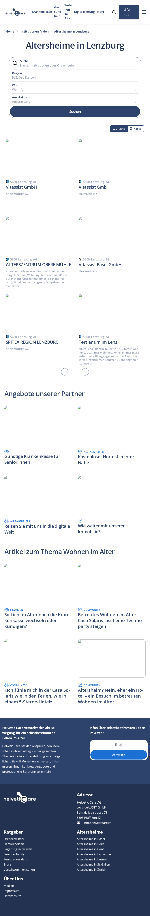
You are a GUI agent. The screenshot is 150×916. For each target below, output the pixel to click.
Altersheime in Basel (91, 839)
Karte (138, 129)
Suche (24, 61)
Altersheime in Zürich (91, 870)
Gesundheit (58, 11)
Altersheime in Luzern (92, 859)
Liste (122, 129)
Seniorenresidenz (16, 859)
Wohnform (19, 85)
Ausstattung (21, 97)
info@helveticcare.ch (97, 823)
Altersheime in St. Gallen (93, 864)
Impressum (11, 891)
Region (17, 73)
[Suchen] (114, 12)
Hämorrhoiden (14, 844)
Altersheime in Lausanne (94, 854)
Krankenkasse (42, 12)
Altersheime (90, 832)
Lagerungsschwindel (18, 849)
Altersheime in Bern (90, 844)
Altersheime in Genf (90, 849)
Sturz (7, 864)
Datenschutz (12, 896)
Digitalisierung (84, 12)
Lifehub (127, 12)
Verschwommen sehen (19, 870)
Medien (9, 886)
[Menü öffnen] (144, 12)
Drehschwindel (14, 839)
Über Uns (13, 879)
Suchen (75, 111)
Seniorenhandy (14, 854)
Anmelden (118, 754)
